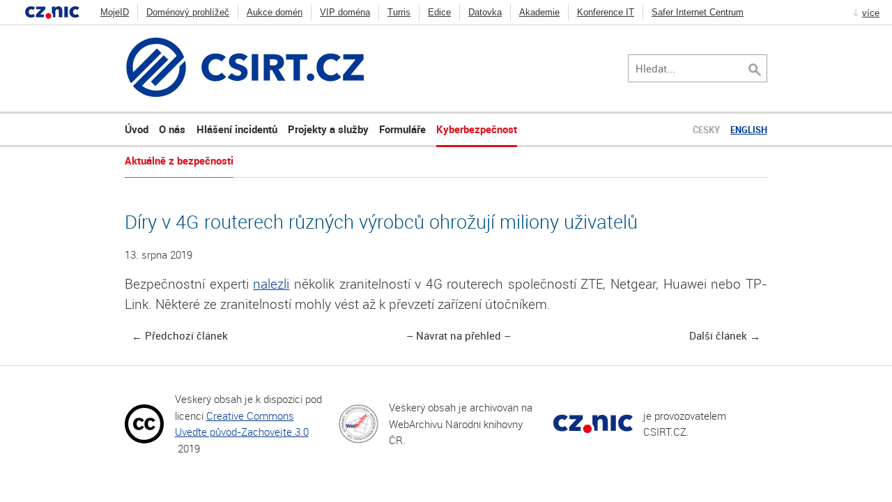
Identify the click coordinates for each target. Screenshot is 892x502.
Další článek (718, 336)
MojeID (114, 12)
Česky (706, 129)
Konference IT (605, 12)
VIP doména (345, 12)
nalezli (271, 284)
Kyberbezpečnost (476, 129)
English (748, 129)
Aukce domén (274, 12)
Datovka (485, 12)
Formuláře (402, 129)
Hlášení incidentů (237, 129)
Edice (439, 12)
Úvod (136, 129)
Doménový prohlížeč (187, 12)
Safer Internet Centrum (698, 12)
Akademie (539, 12)
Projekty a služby (328, 129)
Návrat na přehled (458, 336)
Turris (398, 12)
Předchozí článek (186, 336)
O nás (172, 129)
